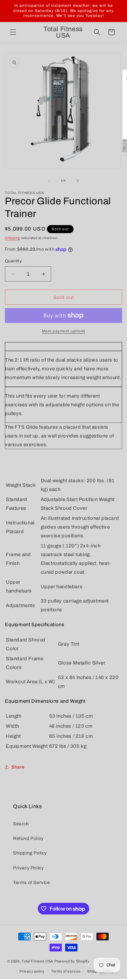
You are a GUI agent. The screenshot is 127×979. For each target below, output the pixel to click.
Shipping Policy (30, 853)
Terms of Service (31, 882)
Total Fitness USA (37, 961)
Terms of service (66, 971)
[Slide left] (49, 180)
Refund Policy (28, 838)
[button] (13, 32)
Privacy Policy (28, 868)
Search (21, 823)
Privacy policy (32, 971)
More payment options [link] (63, 331)
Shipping (12, 238)
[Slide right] (78, 180)
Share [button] (18, 767)
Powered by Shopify (72, 961)
